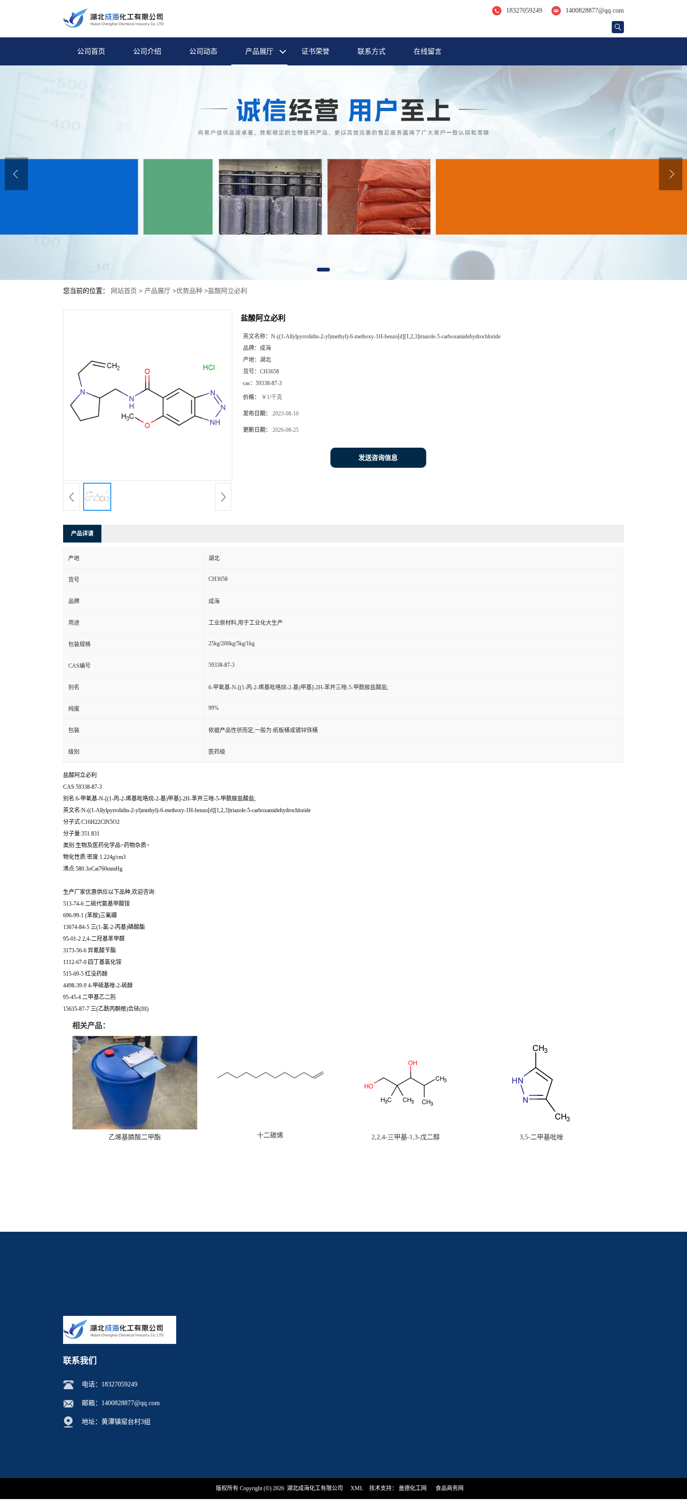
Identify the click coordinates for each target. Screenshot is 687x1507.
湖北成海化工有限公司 (315, 1488)
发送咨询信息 (378, 457)
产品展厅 (259, 51)
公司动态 (203, 51)
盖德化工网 (413, 1488)
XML (357, 1488)
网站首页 (124, 290)
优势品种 (189, 290)
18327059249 (524, 10)
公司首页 (91, 51)
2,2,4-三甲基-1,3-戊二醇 (406, 1137)
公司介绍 (147, 51)
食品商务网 (450, 1488)
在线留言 (428, 51)
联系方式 (372, 51)
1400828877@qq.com (594, 10)
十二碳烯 (270, 1135)
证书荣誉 (315, 51)
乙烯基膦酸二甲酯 (134, 1137)
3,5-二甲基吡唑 (541, 1137)
